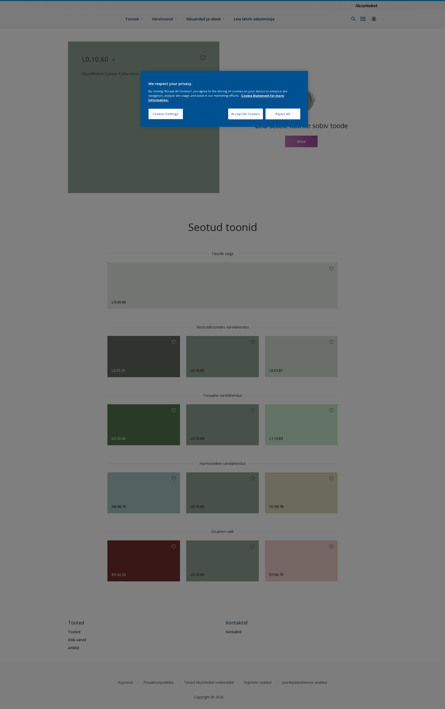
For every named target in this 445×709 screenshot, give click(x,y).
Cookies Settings (166, 114)
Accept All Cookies (245, 114)
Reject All (283, 114)
